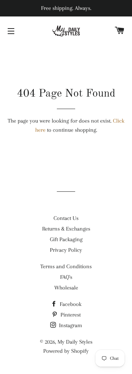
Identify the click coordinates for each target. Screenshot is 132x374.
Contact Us (66, 218)
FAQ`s (66, 277)
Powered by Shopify (66, 351)
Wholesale (66, 287)
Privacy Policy (66, 250)
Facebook (69, 304)
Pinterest (70, 314)
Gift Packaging (66, 239)
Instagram (70, 325)
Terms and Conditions (66, 266)
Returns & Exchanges (66, 228)
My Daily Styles (75, 342)
